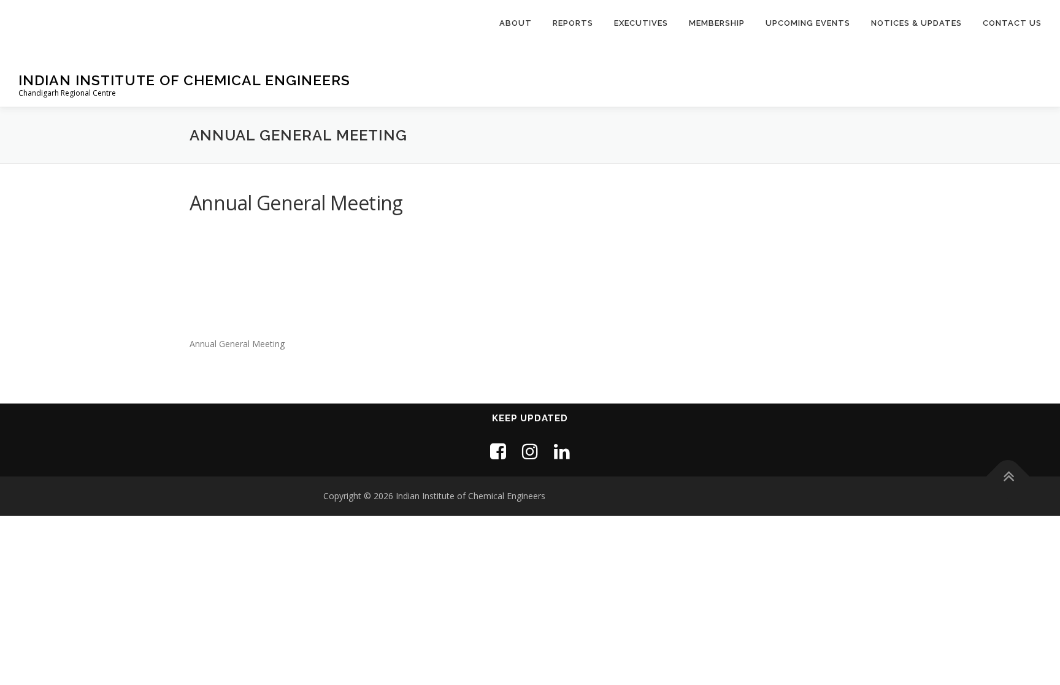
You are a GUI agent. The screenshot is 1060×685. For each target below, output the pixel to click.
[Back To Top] (1008, 477)
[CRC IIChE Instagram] (530, 451)
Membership (717, 23)
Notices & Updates (916, 23)
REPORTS (573, 23)
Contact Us (1012, 23)
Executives (641, 23)
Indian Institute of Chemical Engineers (184, 80)
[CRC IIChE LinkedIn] (562, 451)
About (515, 23)
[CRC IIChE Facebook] (498, 451)
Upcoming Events (808, 23)
